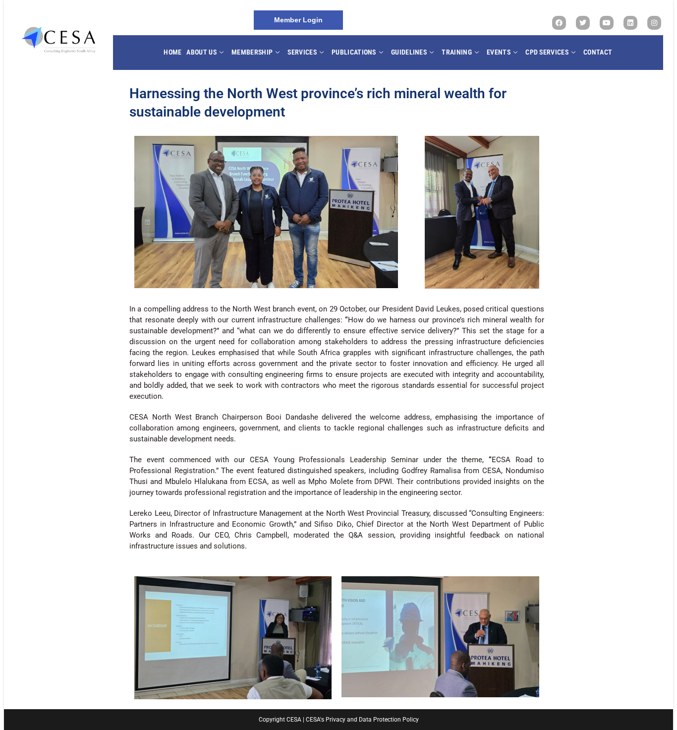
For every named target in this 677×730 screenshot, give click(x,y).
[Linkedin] (630, 23)
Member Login (298, 20)
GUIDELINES (409, 52)
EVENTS (498, 52)
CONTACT (597, 52)
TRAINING (456, 52)
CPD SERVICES (546, 52)
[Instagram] (654, 23)
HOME (172, 52)
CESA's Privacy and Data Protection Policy (362, 719)
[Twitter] (583, 23)
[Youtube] (607, 23)
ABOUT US (201, 52)
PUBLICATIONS (354, 52)
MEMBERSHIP (252, 52)
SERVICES (301, 52)
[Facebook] (559, 23)
